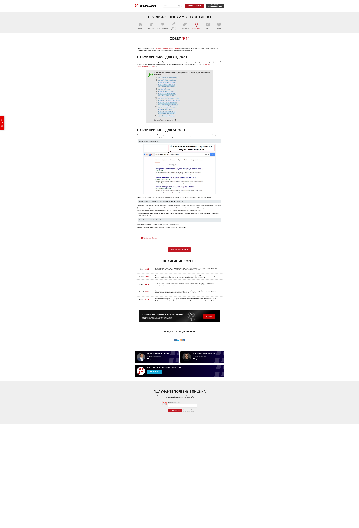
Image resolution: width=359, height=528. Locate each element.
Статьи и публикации (174, 28)
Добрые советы (196, 28)
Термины (219, 28)
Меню (2, 124)
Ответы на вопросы (162, 28)
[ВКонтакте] (175, 340)
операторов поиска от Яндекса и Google (167, 48)
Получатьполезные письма (215, 5)
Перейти (156, 372)
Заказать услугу (194, 5)
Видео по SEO (151, 28)
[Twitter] (178, 340)
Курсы (140, 28)
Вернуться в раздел (179, 250)
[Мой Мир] (183, 340)
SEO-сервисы (185, 28)
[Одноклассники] (181, 340)
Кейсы (207, 28)
